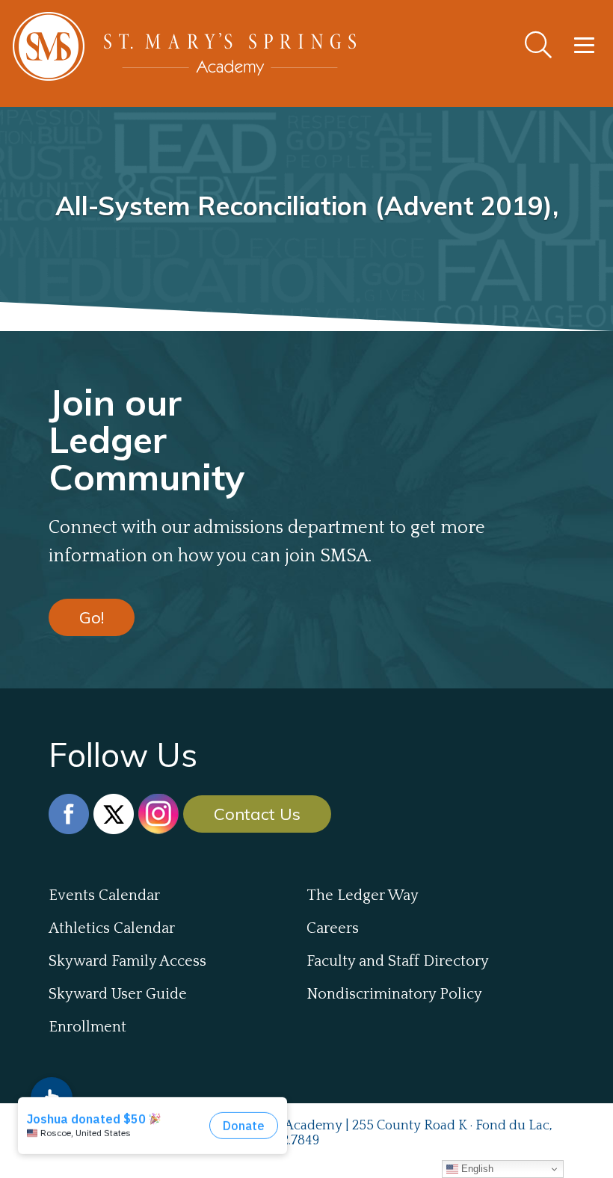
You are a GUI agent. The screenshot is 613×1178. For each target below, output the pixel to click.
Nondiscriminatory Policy (394, 994)
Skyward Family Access (127, 961)
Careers (332, 928)
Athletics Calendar (112, 928)
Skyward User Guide (118, 994)
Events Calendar (104, 895)
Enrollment (87, 1027)
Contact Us (257, 814)
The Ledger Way (362, 895)
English (475, 1168)
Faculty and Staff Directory (397, 961)
